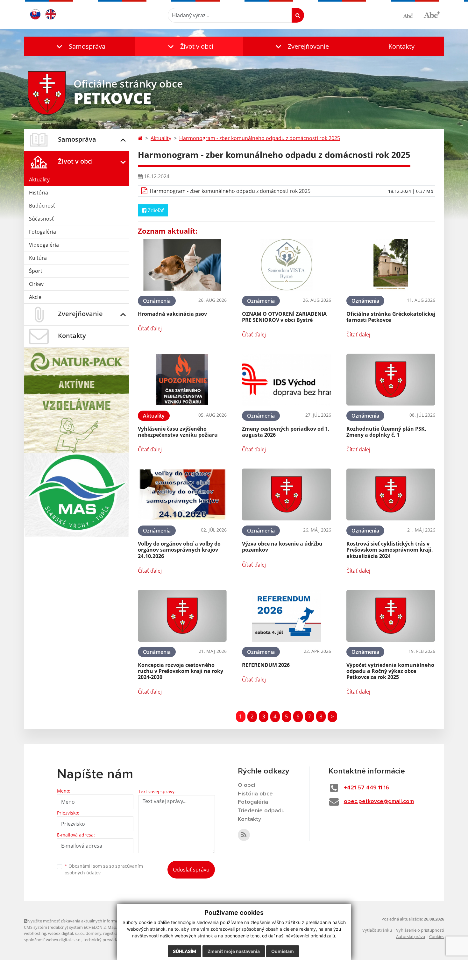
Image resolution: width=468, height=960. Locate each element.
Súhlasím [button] (184, 951)
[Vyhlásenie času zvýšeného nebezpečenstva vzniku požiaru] (182, 380)
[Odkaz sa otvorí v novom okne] (244, 835)
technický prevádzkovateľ (107, 939)
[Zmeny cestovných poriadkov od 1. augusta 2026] (286, 380)
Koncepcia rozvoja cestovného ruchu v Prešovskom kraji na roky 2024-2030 (180, 671)
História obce (255, 794)
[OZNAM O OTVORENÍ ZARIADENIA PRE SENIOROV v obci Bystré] (286, 265)
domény (93, 933)
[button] (79, 46)
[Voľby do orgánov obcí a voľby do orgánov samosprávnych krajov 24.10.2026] (182, 494)
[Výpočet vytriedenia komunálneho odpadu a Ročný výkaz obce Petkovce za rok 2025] (390, 616)
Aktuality (39, 179)
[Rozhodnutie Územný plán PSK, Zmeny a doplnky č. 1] (390, 380)
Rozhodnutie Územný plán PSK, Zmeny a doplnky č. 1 (386, 431)
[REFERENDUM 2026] (286, 616)
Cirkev (36, 283)
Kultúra (38, 257)
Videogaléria (44, 244)
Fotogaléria (42, 231)
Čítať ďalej (150, 328)
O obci (246, 785)
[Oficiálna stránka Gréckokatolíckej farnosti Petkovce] (390, 265)
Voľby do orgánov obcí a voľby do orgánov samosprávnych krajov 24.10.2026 (179, 549)
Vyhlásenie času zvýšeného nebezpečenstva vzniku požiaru (178, 431)
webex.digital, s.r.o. (66, 933)
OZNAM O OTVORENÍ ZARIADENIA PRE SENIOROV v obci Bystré (284, 316)
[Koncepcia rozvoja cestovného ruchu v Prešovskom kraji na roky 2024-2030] (182, 616)
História (38, 192)
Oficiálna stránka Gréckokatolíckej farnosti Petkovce (390, 316)
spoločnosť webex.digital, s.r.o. (53, 939)
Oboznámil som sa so (104, 869)
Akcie (35, 296)
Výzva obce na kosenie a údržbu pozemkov (282, 546)
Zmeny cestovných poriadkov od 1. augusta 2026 (286, 431)
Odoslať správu (191, 869)
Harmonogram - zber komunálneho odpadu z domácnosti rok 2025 (259, 138)
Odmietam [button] (282, 951)
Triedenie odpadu (261, 811)
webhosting (35, 933)
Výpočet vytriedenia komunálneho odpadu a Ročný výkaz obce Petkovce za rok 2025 (390, 671)
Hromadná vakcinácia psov (172, 313)
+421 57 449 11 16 (366, 788)
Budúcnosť (42, 205)
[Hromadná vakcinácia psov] (182, 265)
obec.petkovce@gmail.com (379, 801)
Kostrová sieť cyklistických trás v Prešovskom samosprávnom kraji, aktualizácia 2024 (389, 549)
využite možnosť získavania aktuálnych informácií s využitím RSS (88, 921)
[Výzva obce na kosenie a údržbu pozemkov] (286, 494)
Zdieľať (155, 210)
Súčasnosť (41, 218)
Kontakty (401, 46)
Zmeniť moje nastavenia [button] (234, 951)
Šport (35, 270)
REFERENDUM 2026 (266, 664)
